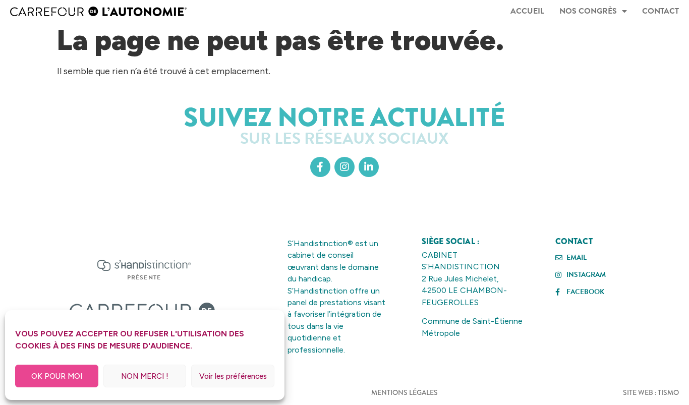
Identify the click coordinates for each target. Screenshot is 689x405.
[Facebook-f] (320, 167)
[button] (144, 277)
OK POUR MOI (56, 376)
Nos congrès (588, 11)
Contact (660, 11)
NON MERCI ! (144, 376)
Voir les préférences (233, 376)
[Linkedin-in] (369, 167)
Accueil (527, 11)
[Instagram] (344, 167)
